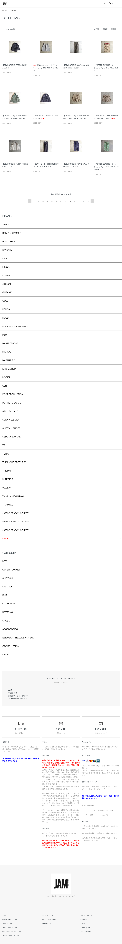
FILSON (6, 266)
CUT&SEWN (8, 603)
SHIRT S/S (7, 578)
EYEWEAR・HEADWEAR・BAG (18, 637)
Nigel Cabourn (9, 368)
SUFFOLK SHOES (11, 428)
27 (52, 201)
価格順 (104, 29)
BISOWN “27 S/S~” (11, 232)
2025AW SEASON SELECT (15, 521)
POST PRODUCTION (12, 394)
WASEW (6, 487)
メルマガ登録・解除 (48, 919)
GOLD (5, 300)
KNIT (4, 595)
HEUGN (6, 309)
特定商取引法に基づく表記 (12, 931)
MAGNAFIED (8, 360)
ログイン (84, 923)
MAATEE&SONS (10, 343)
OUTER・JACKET (11, 569)
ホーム (4, 10)
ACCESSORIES (10, 629)
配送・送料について (9, 919)
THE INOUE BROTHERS (14, 462)
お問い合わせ (86, 931)
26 (47, 201)
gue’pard (6, 283)
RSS (43, 923)
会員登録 (84, 919)
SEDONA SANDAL (11, 436)
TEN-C (5, 453)
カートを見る (86, 927)
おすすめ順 (95, 29)
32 (75, 201)
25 (43, 201)
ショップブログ (47, 915)
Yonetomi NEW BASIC (13, 496)
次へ (92, 201)
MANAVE (6, 351)
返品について (7, 923)
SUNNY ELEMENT (11, 419)
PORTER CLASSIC (11, 402)
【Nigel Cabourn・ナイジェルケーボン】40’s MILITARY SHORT (45, 68)
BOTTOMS (13, 10)
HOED (5, 317)
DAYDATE (7, 249)
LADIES (6, 654)
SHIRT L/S (7, 586)
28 (56, 201)
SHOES (6, 620)
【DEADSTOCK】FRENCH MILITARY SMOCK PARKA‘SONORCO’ (15, 117)
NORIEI (6, 377)
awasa (5, 224)
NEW (4, 561)
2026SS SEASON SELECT (15, 513)
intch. (5, 334)
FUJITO (6, 275)
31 (70, 201)
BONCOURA (8, 241)
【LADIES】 (8, 504)
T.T (3, 445)
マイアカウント (86, 915)
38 (88, 201)
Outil (4, 385)
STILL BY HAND (10, 411)
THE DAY (6, 470)
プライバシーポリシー (10, 935)
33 (79, 201)
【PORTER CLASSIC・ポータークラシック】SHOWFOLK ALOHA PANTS (106, 167)
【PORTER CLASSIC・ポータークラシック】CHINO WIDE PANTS (106, 68)
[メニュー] (118, 3)
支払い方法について (9, 927)
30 (65, 201)
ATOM (48, 923)
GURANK (7, 292)
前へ (29, 201)
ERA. (4, 258)
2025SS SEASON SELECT (15, 530)
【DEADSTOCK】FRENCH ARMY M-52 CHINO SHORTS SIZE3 (76, 117)
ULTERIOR (7, 479)
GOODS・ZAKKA (11, 645)
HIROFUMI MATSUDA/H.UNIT (16, 326)
